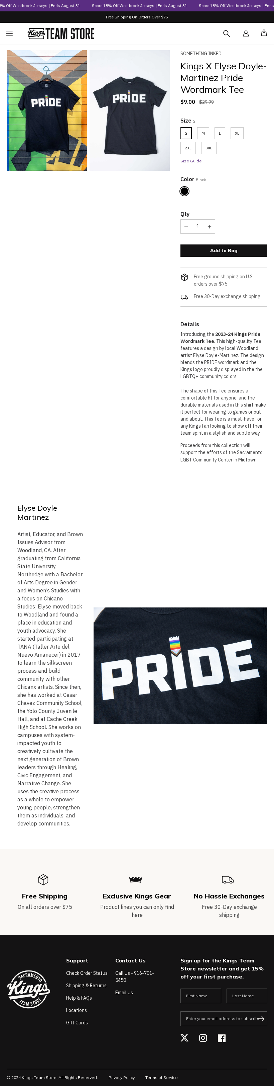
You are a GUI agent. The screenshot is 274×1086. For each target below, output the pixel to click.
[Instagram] (203, 1038)
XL (237, 133)
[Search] (232, 37)
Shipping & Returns (86, 986)
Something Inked (201, 54)
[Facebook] (222, 1038)
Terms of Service (161, 1077)
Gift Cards (77, 1023)
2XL (188, 147)
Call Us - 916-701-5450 (134, 976)
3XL (209, 147)
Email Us (124, 993)
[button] (262, 33)
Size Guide (191, 160)
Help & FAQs (79, 998)
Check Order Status (87, 973)
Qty (184, 214)
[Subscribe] (261, 1019)
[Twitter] (184, 1038)
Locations (76, 1010)
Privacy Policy (122, 1077)
